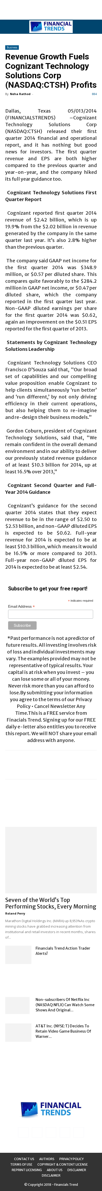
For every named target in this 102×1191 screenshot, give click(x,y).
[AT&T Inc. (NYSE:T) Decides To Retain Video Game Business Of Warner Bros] (18, 1032)
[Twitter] (65, 1132)
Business (12, 47)
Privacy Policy (71, 1159)
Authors (46, 1159)
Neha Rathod (20, 94)
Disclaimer (76, 1170)
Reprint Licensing (27, 1170)
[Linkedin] (37, 1132)
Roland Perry (15, 913)
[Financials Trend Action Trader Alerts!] (18, 955)
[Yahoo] (78, 1132)
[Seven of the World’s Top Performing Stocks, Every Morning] (51, 860)
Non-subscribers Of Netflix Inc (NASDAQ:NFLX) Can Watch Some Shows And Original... (65, 1004)
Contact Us (24, 1159)
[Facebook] (23, 1132)
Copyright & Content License (62, 1164)
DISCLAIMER (51, 1175)
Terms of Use (21, 1164)
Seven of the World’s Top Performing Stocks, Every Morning (50, 903)
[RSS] (51, 1132)
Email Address (21, 606)
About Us (55, 1170)
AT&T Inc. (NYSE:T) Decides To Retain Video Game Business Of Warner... (63, 1031)
